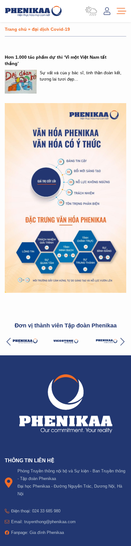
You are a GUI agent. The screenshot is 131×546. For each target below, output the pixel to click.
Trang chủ (16, 29)
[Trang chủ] (33, 11)
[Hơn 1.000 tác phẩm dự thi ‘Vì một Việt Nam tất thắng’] (21, 82)
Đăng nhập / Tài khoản (107, 11)
